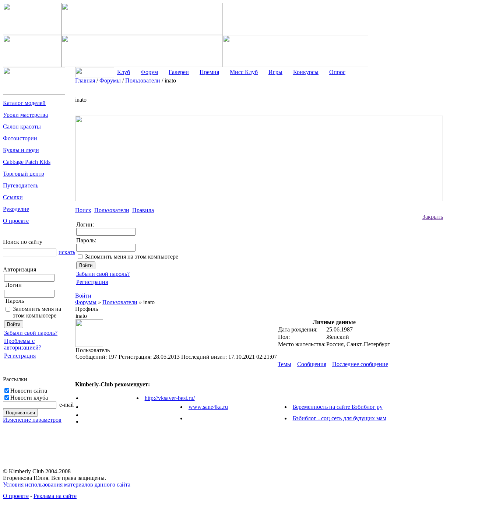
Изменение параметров (32, 420)
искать (67, 252)
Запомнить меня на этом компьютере (37, 312)
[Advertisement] (472, 187)
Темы (284, 364)
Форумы (85, 302)
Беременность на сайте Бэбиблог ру (338, 407)
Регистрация (20, 355)
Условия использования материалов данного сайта (66, 484)
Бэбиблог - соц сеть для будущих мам (339, 418)
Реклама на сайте (55, 496)
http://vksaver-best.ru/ (170, 398)
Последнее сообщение (360, 364)
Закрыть (432, 217)
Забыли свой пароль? (30, 333)
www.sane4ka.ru (208, 407)
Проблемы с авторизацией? (22, 344)
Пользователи (119, 302)
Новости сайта (28, 390)
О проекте (16, 496)
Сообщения (311, 364)
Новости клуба (29, 397)
